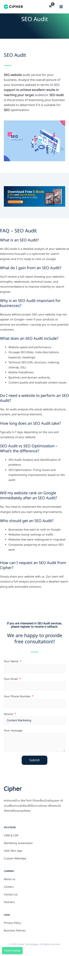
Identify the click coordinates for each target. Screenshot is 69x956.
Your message (13, 731)
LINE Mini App (13, 851)
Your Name (11, 661)
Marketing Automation (18, 843)
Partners (9, 902)
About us (9, 879)
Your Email (11, 679)
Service (9, 714)
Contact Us (11, 895)
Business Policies (15, 931)
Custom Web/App (15, 859)
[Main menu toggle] (61, 7)
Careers (9, 887)
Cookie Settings (12, 950)
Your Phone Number (17, 696)
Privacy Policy (12, 923)
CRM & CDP (11, 836)
